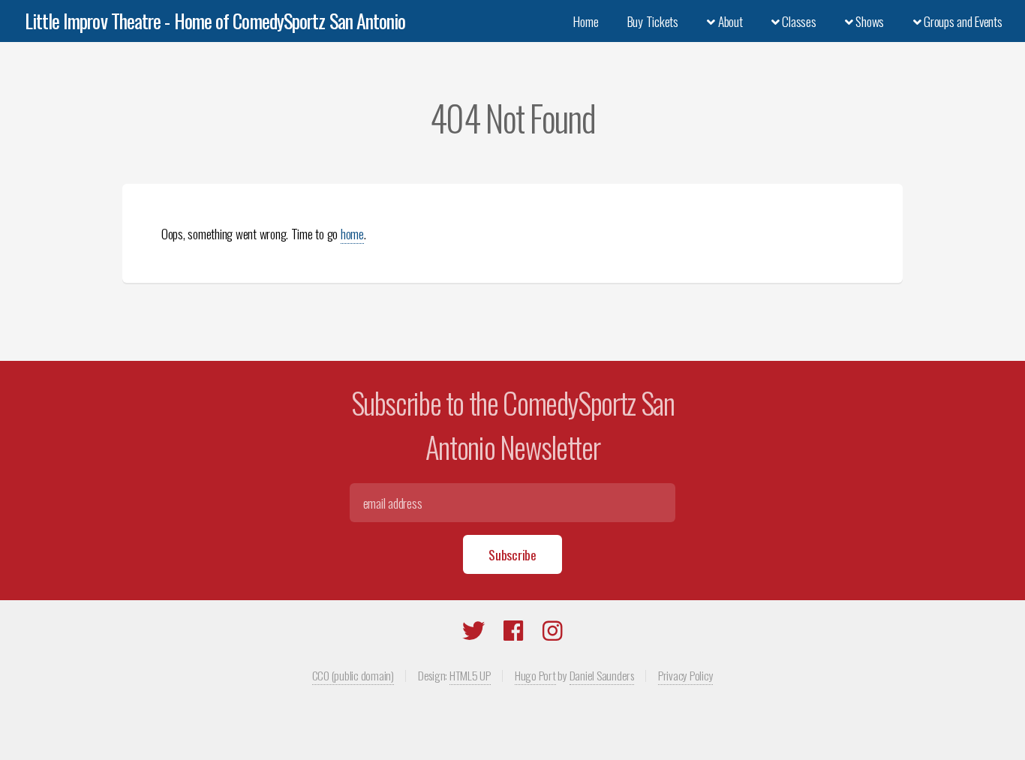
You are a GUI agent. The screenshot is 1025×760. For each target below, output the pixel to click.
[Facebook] (513, 633)
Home (585, 21)
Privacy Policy (685, 675)
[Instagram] (553, 633)
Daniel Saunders (602, 675)
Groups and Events (961, 21)
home (352, 233)
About (728, 21)
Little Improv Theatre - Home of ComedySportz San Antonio (215, 20)
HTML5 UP (470, 675)
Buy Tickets (652, 21)
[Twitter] (473, 633)
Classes (798, 21)
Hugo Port (535, 675)
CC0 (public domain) (353, 675)
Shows (868, 21)
